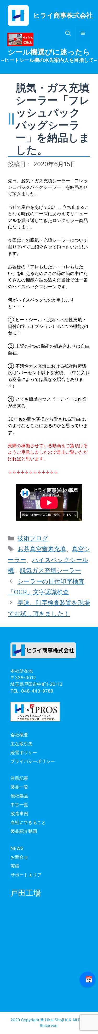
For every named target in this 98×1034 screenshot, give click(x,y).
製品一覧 (19, 787)
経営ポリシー (23, 752)
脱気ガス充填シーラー (50, 570)
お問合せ (19, 857)
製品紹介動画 (23, 831)
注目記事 (19, 778)
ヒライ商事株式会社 (63, 15)
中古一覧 (19, 804)
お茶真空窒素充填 (42, 549)
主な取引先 (21, 743)
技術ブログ (33, 538)
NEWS (17, 848)
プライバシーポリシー (32, 761)
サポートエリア (26, 874)
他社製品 (19, 795)
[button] (68, 33)
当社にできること (28, 822)
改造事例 (19, 813)
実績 (14, 866)
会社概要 (19, 734)
